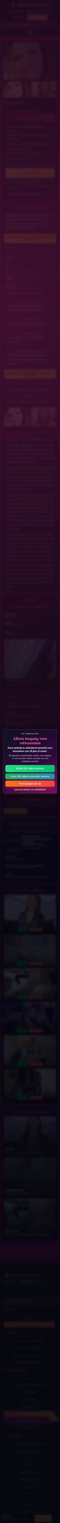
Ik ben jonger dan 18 (30, 783)
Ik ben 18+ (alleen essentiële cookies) (30, 776)
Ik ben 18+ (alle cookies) (30, 768)
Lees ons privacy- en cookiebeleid (30, 789)
